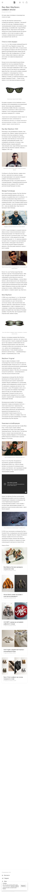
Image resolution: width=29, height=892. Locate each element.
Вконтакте (7, 875)
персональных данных (7, 886)
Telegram (6, 878)
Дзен (5, 881)
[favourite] (20, 2)
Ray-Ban (17, 297)
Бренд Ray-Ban (6, 44)
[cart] (26, 2)
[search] (23, 2)
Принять (23, 885)
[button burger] (2, 2)
